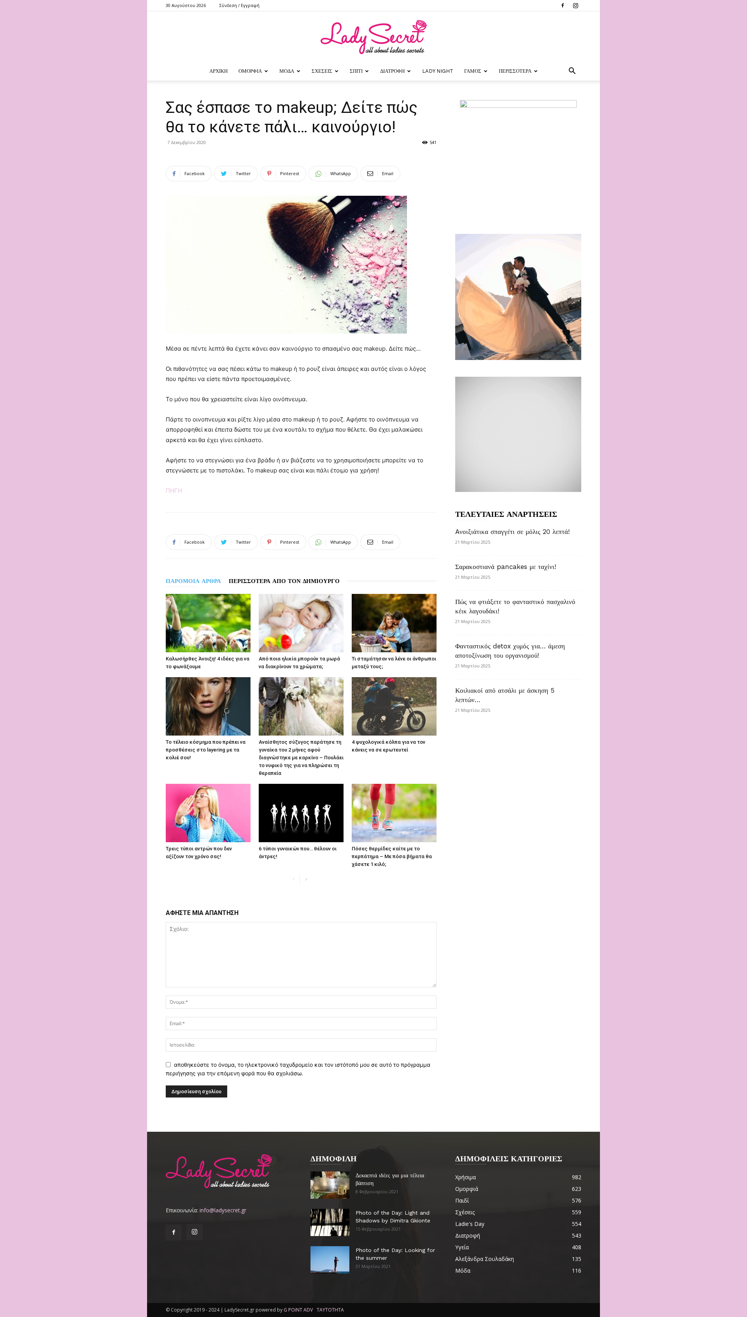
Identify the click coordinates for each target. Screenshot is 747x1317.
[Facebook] (562, 5)
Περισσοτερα (515, 71)
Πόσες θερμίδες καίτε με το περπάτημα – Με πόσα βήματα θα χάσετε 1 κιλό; (392, 856)
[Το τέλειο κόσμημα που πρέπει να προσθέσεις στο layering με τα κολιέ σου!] (208, 706)
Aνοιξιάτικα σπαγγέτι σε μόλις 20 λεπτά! (512, 532)
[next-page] (306, 880)
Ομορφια (250, 71)
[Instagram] (575, 5)
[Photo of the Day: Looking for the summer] (329, 1259)
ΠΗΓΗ (174, 490)
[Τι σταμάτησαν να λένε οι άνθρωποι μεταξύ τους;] (394, 623)
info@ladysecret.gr (223, 1210)
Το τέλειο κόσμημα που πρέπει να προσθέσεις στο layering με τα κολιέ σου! (205, 749)
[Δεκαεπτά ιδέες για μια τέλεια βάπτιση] (329, 1185)
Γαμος (472, 71)
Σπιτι (356, 71)
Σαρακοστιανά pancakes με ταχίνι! (505, 567)
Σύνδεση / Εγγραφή (239, 5)
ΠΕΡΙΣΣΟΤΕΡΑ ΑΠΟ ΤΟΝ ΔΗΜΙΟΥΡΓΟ (284, 581)
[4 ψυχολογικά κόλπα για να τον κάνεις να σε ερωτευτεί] (394, 706)
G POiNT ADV (298, 1309)
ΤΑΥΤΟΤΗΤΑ (330, 1309)
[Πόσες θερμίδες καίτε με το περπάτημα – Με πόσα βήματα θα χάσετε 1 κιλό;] (394, 813)
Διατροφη (392, 71)
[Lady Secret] (373, 37)
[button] (572, 72)
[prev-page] (293, 880)
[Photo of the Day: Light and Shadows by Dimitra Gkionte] (329, 1222)
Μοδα (286, 71)
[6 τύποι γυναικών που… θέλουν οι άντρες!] (301, 813)
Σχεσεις (322, 71)
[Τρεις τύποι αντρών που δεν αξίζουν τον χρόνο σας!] (208, 813)
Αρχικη (218, 71)
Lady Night (437, 71)
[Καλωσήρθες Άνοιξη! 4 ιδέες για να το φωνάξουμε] (208, 623)
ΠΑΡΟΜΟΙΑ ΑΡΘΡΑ (193, 581)
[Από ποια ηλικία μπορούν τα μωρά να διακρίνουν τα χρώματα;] (301, 623)
